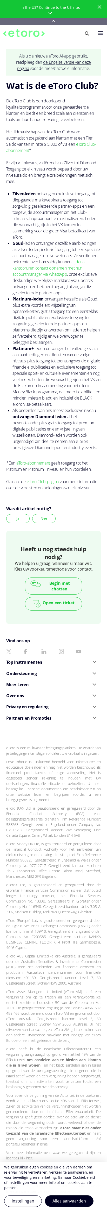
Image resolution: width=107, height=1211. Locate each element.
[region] (53, 1186)
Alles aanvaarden (69, 1201)
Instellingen (23, 1201)
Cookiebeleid (84, 1177)
